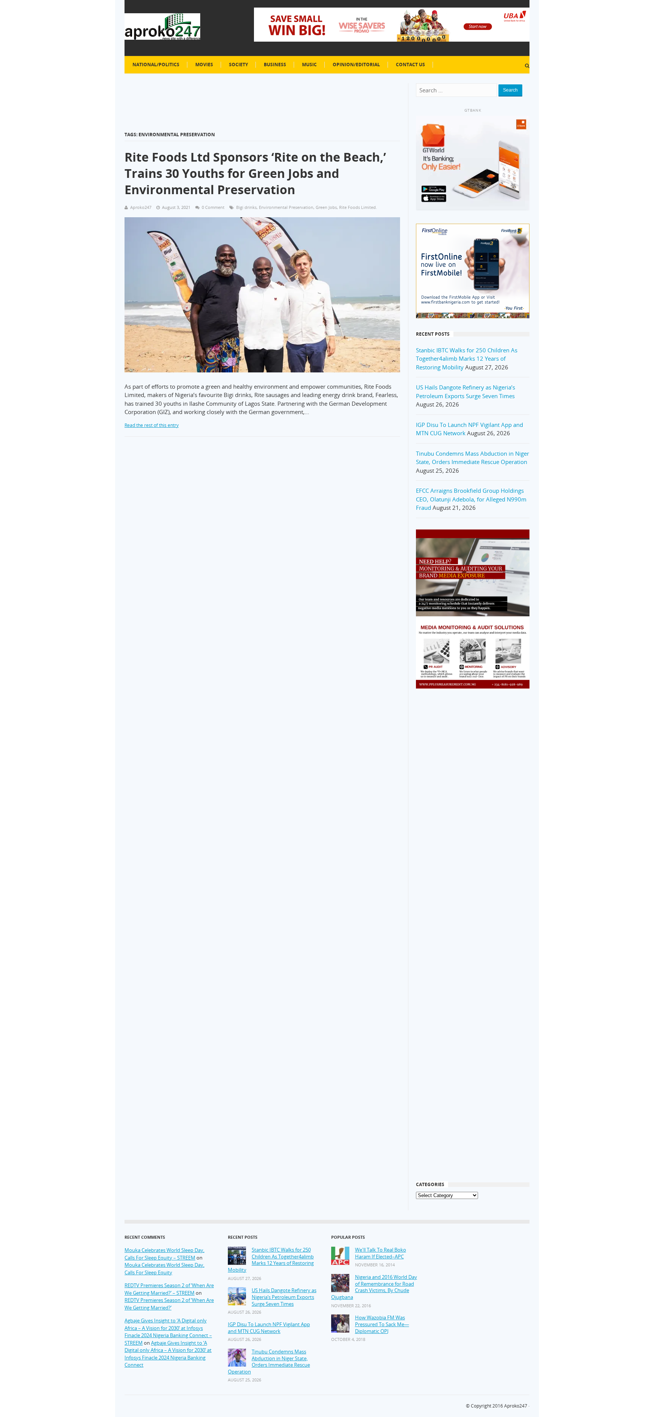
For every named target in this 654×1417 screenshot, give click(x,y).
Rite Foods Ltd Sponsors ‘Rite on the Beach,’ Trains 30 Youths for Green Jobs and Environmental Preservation (255, 173)
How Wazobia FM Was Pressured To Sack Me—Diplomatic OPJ (382, 1324)
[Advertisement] (472, 816)
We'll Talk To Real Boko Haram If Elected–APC (380, 1253)
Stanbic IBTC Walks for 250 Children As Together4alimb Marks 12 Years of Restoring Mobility (466, 358)
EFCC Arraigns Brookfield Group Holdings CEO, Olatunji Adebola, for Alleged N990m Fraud (471, 499)
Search (510, 90)
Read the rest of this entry (152, 425)
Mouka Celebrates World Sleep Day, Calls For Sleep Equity (164, 1268)
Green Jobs (326, 207)
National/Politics (155, 64)
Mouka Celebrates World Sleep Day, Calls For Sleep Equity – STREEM (164, 1254)
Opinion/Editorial (356, 64)
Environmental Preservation (286, 207)
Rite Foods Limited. (358, 207)
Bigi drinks (246, 207)
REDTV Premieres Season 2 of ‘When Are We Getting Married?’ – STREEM (169, 1289)
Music (309, 64)
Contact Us (410, 64)
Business (275, 64)
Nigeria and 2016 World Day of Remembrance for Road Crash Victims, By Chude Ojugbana (374, 1287)
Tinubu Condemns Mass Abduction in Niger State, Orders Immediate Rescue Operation (269, 1361)
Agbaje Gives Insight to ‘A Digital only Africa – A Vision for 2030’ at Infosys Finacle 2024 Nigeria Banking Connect (168, 1354)
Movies (204, 64)
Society (238, 64)
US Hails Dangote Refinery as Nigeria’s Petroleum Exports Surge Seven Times (284, 1297)
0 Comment (213, 207)
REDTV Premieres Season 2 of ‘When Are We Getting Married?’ (169, 1304)
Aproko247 (515, 1406)
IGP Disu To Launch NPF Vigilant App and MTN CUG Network (269, 1327)
